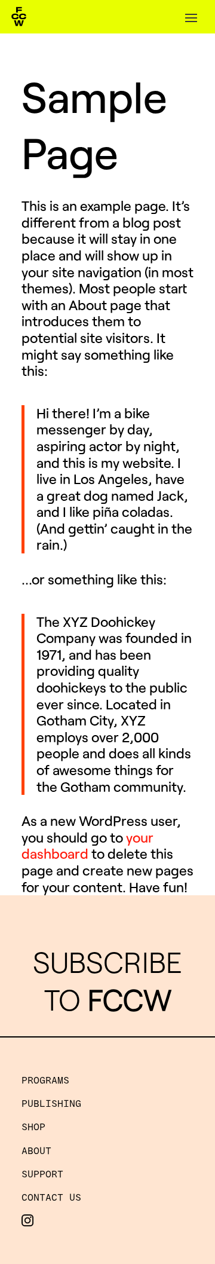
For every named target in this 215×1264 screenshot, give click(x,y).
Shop (33, 1126)
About (36, 1150)
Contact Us (51, 1196)
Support (42, 1173)
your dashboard (87, 845)
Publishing (51, 1103)
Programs (45, 1079)
